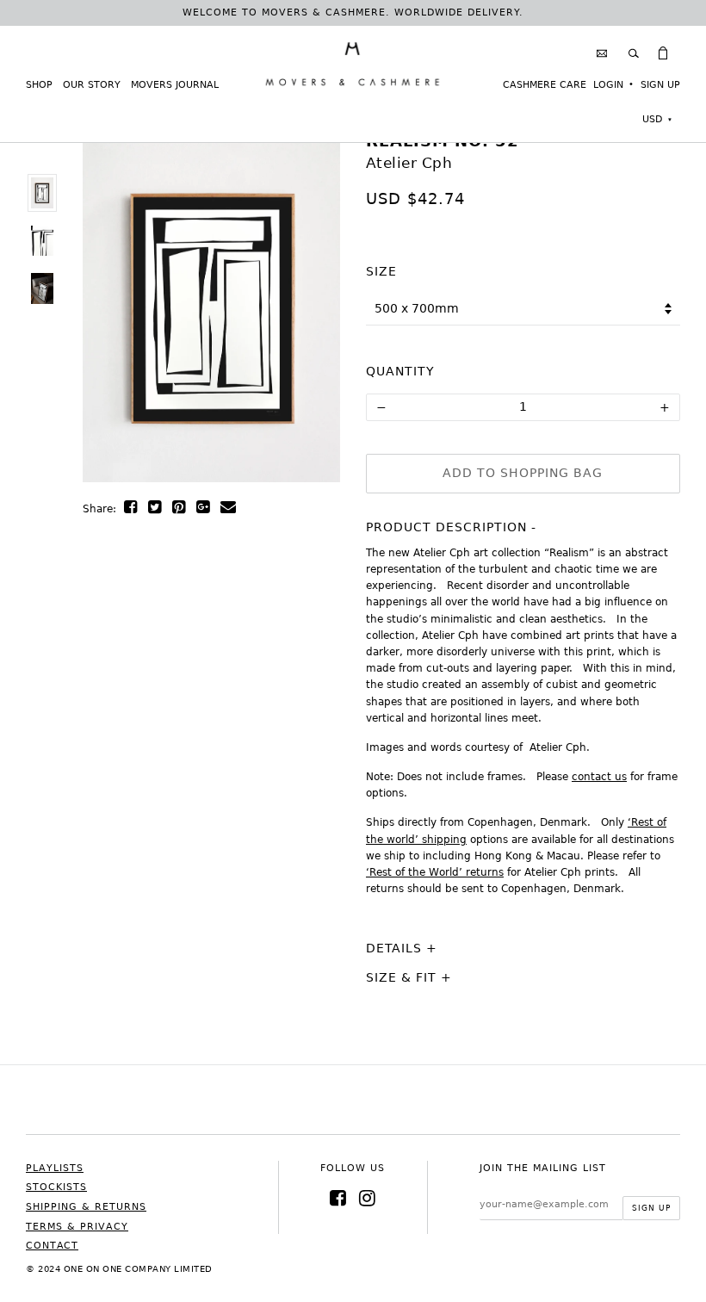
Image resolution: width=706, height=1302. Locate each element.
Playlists (55, 1168)
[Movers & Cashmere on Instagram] (367, 1198)
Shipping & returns (86, 1206)
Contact (52, 1245)
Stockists (56, 1187)
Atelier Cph (409, 162)
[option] (41, 193)
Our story (92, 84)
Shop (39, 84)
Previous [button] (121, 319)
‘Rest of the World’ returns (435, 872)
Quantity (400, 371)
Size (381, 271)
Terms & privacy (77, 1226)
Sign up (660, 84)
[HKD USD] (657, 119)
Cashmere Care (544, 84)
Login (608, 84)
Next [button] (301, 319)
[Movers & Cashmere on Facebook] (338, 1198)
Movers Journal (175, 84)
